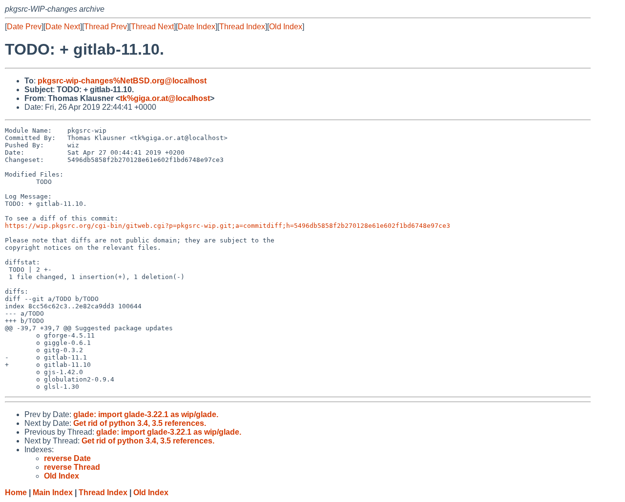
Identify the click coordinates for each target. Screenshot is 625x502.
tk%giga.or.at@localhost (165, 98)
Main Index (53, 492)
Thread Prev (105, 26)
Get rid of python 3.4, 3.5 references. (139, 423)
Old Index (285, 26)
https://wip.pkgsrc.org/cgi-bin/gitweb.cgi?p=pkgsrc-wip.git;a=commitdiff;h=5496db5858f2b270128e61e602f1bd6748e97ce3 (227, 225)
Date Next (62, 26)
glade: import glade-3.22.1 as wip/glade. (145, 414)
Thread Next (152, 26)
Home (16, 492)
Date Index (196, 26)
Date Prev (24, 26)
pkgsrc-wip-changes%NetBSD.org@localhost (122, 81)
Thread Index (242, 26)
